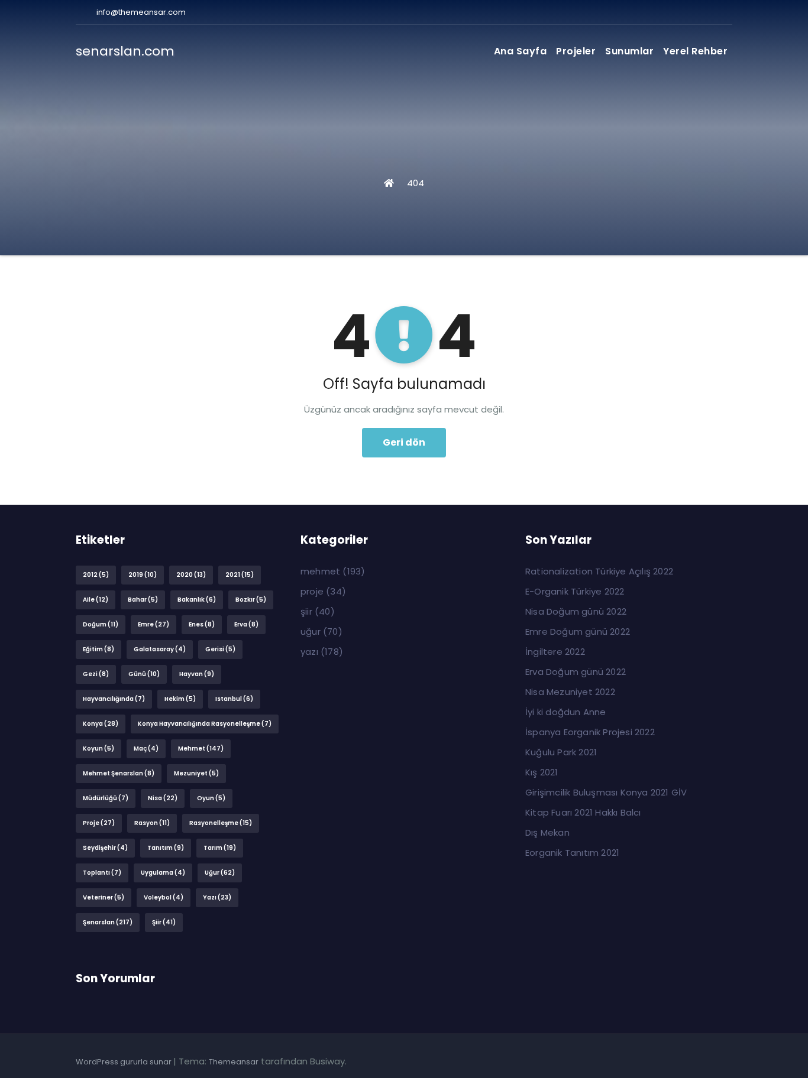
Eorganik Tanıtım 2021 (572, 852)
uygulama (163, 872)
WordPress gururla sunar (124, 1061)
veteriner (103, 897)
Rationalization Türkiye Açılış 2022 (599, 571)
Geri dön (404, 442)
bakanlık (196, 599)
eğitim (98, 649)
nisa (162, 798)
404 (415, 183)
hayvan (196, 674)
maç (146, 748)
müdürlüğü (105, 798)
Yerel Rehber (695, 51)
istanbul (234, 698)
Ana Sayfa (520, 51)
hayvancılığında (114, 698)
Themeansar (233, 1061)
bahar (143, 599)
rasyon (152, 823)
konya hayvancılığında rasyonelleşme (205, 723)
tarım (219, 847)
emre (153, 624)
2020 (191, 574)
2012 (96, 574)
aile (95, 599)
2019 (142, 574)
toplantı (102, 872)
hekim (180, 698)
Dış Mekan (547, 832)
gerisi (220, 649)
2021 (239, 574)
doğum (100, 624)
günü (144, 674)
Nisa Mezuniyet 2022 (570, 692)
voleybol (163, 897)
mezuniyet (196, 773)
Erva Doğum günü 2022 (575, 671)
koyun (98, 748)
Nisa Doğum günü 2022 (575, 611)
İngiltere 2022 (555, 651)
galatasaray (160, 649)
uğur (220, 872)
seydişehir (105, 847)
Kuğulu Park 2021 (561, 752)
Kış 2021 (541, 772)
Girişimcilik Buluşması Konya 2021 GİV (606, 792)
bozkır (250, 599)
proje (99, 823)
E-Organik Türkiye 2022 (574, 591)
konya (100, 723)
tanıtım (165, 847)
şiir (164, 922)
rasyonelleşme (220, 823)
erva (246, 624)
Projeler (576, 51)
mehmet (201, 748)
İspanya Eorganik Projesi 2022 (590, 732)
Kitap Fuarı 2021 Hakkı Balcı (583, 812)
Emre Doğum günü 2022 (577, 631)
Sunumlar (629, 51)
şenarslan (107, 922)
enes (202, 624)
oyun (211, 798)
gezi (96, 674)
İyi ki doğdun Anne (565, 712)
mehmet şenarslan (118, 773)
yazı (217, 897)
